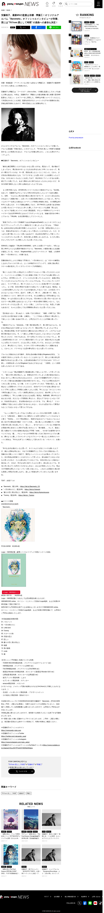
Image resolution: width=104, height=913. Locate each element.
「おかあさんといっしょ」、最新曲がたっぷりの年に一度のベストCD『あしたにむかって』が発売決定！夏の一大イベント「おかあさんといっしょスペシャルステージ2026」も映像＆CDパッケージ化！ (92, 67)
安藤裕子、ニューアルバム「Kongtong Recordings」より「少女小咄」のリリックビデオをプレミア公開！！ (51, 871)
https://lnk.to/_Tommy (26, 495)
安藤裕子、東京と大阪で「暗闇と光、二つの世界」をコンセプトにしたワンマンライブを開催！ (51, 836)
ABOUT (46, 896)
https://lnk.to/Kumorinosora (39, 492)
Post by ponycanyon (76, 138)
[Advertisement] (84, 111)
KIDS (86, 62)
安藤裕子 (31, 764)
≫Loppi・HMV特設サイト (11, 592)
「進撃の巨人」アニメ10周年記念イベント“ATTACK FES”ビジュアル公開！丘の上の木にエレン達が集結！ (10, 836)
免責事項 (84, 896)
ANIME (3, 831)
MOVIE (98, 75)
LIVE (44, 831)
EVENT (9, 831)
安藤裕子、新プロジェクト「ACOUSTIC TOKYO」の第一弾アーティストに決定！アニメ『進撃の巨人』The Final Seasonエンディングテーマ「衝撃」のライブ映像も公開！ (31, 871)
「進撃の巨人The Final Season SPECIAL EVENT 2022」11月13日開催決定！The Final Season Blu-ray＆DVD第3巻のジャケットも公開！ (10, 871)
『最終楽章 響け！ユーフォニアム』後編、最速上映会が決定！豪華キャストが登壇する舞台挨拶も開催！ (92, 80)
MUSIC (8, 10)
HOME (3, 10)
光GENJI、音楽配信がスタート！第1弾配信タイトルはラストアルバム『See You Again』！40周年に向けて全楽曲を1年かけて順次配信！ (92, 40)
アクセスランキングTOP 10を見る (85, 90)
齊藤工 (39, 764)
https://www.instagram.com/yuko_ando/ (15, 742)
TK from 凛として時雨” (17, 764)
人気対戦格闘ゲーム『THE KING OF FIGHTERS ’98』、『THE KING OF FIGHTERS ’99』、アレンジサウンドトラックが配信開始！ (92, 27)
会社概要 (57, 896)
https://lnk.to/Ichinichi (32, 489)
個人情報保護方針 (70, 896)
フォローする (23, 771)
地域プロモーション (90, 49)
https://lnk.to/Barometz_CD (30, 486)
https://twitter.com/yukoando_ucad (13, 736)
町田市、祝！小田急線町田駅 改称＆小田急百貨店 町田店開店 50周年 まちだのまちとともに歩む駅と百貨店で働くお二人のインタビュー (92, 53)
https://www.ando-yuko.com (11, 730)
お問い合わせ (96, 896)
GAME (86, 22)
